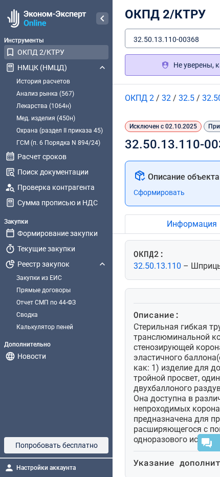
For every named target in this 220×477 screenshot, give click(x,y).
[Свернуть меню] (102, 18)
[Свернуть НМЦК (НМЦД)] (102, 67)
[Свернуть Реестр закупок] (102, 264)
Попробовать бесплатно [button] (56, 445)
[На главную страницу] (45, 18)
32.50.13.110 (158, 266)
